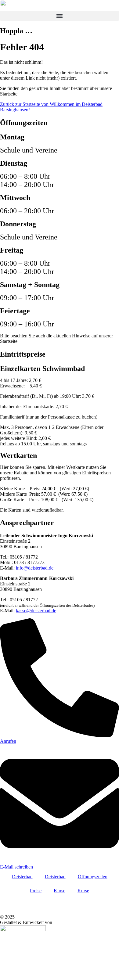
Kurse (59, 890)
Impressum (11, 911)
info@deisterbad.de (34, 567)
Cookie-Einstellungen (22, 900)
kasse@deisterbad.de (36, 610)
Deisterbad (22, 876)
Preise (35, 890)
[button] (59, 16)
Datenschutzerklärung (22, 905)
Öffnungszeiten (92, 876)
